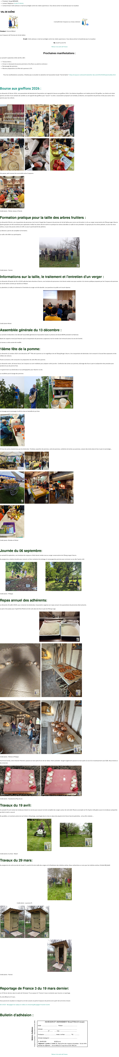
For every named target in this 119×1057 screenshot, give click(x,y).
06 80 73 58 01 (19, 3)
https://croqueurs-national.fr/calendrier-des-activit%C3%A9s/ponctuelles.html (92, 75)
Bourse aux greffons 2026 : (20, 88)
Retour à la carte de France (60, 46)
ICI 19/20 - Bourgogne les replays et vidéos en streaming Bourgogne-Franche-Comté (25, 1004)
